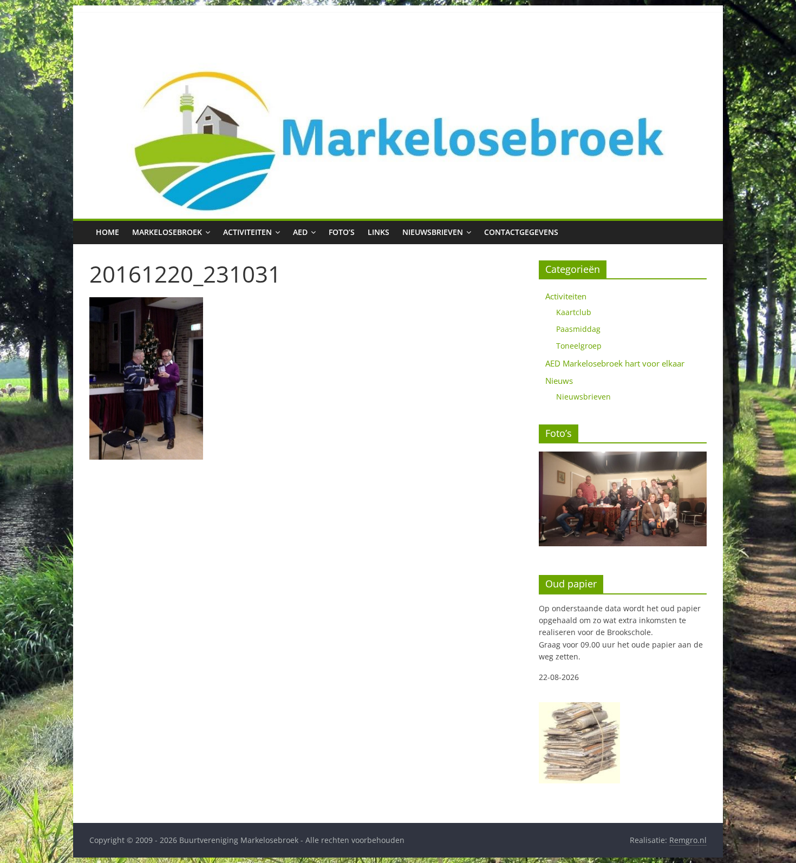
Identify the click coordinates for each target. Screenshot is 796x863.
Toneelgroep (579, 346)
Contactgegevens (521, 232)
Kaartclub (573, 312)
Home (107, 232)
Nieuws (559, 380)
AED (300, 232)
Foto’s (342, 232)
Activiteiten (247, 232)
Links (378, 232)
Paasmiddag (578, 329)
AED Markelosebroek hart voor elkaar (614, 363)
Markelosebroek (167, 232)
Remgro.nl (688, 840)
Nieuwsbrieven (432, 232)
